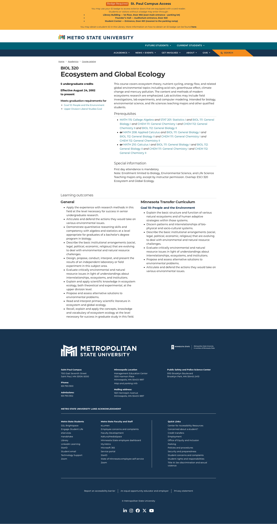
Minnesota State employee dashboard (125, 440)
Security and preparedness (182, 451)
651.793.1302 (67, 396)
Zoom (75, 458)
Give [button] (206, 53)
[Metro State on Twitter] (144, 510)
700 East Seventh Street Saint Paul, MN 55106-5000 (75, 375)
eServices (77, 433)
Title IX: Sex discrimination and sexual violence (187, 464)
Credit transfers (176, 433)
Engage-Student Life (79, 429)
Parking (172, 444)
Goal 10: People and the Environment (84, 105)
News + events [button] (144, 53)
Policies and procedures (180, 447)
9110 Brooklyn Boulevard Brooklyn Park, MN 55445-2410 (183, 375)
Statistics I (173, 119)
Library (76, 440)
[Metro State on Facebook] (138, 510)
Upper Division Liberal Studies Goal (83, 108)
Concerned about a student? (183, 429)
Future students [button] (157, 46)
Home (61, 61)
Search (228, 53)
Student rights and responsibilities (186, 459)
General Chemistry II (140, 140)
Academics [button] (121, 53)
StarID (76, 447)
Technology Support (71, 455)
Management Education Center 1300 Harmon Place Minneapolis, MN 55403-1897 (131, 376)
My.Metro (117, 444)
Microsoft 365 (119, 447)
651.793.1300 (67, 386)
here (193, 27)
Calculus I (136, 144)
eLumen (117, 425)
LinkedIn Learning (79, 444)
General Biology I (183, 132)
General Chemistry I (157, 124)
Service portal (119, 451)
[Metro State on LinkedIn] (125, 510)
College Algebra (137, 119)
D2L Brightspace (79, 425)
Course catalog (89, 61)
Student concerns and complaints (186, 455)
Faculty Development (112, 433)
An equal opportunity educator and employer (145, 491)
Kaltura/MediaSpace (123, 436)
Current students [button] (190, 46)
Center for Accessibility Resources (185, 425)
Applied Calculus (141, 132)
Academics (73, 61)
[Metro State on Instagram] (131, 510)
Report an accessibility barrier (99, 491)
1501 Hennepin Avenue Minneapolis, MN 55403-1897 (129, 394)
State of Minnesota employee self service (125, 458)
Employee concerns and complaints (120, 429)
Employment (175, 436)
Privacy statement (183, 491)
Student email (79, 451)
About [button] (190, 53)
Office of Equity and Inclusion (183, 440)
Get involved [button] (170, 53)
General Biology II (159, 128)
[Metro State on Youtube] (151, 510)
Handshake (78, 436)
